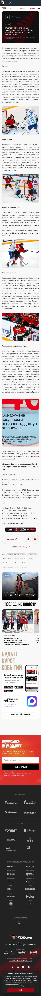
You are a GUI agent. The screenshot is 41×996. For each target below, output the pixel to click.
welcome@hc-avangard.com (20, 961)
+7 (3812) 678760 (33, 953)
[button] (11, 539)
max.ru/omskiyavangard (20, 714)
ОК (20, 990)
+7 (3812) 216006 (22, 953)
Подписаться (20, 767)
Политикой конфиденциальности (14, 776)
